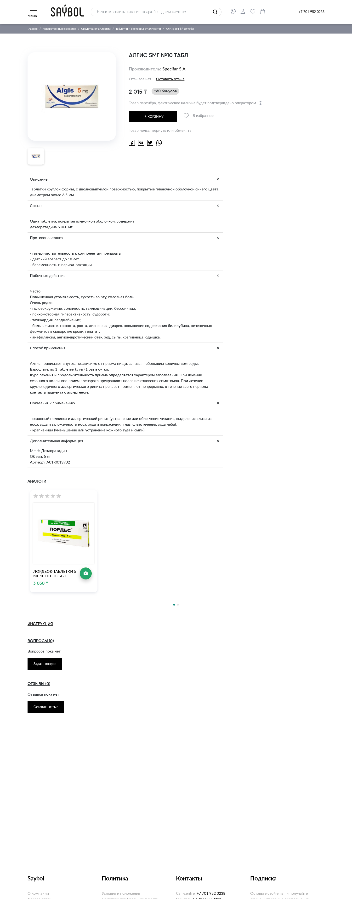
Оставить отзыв (170, 79)
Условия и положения (121, 893)
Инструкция (40, 624)
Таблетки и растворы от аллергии (138, 28)
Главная (33, 28)
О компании (38, 893)
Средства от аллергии (96, 28)
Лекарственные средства (59, 28)
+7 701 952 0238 (311, 12)
